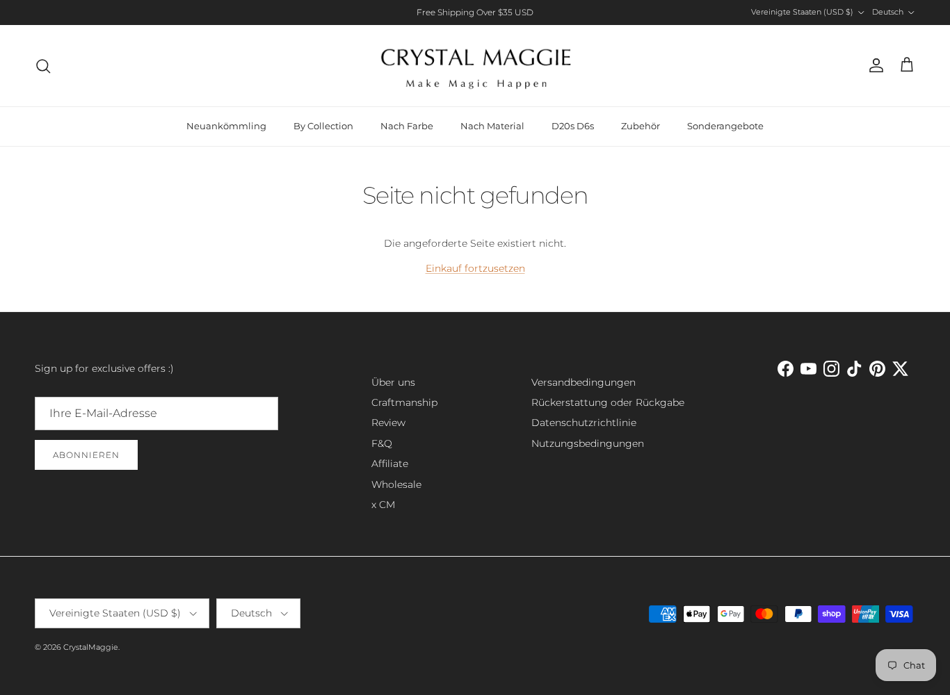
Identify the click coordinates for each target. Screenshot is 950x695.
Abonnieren (86, 455)
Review (388, 422)
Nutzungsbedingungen (587, 443)
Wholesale (396, 484)
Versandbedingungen (583, 382)
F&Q (381, 443)
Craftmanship (404, 402)
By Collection (323, 125)
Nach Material (492, 125)
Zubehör (640, 125)
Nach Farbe (406, 125)
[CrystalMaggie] (475, 65)
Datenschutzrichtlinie (583, 422)
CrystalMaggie (90, 647)
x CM (383, 504)
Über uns (393, 382)
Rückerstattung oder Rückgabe (607, 402)
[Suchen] (43, 66)
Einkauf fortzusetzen (475, 268)
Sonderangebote (725, 125)
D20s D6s (573, 125)
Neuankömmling (226, 125)
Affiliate (389, 463)
